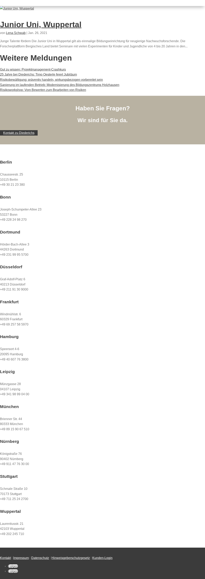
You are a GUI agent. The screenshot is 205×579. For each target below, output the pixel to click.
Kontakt (5, 558)
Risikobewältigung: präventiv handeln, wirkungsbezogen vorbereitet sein (51, 79)
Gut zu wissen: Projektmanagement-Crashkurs (33, 69)
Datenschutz (40, 558)
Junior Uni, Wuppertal (40, 24)
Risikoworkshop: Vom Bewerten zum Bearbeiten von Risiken (43, 90)
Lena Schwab (16, 33)
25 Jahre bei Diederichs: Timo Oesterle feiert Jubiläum (38, 74)
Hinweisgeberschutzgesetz (70, 558)
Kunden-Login (102, 558)
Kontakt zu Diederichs (18, 133)
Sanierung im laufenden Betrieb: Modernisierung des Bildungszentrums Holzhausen (59, 85)
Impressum (21, 558)
